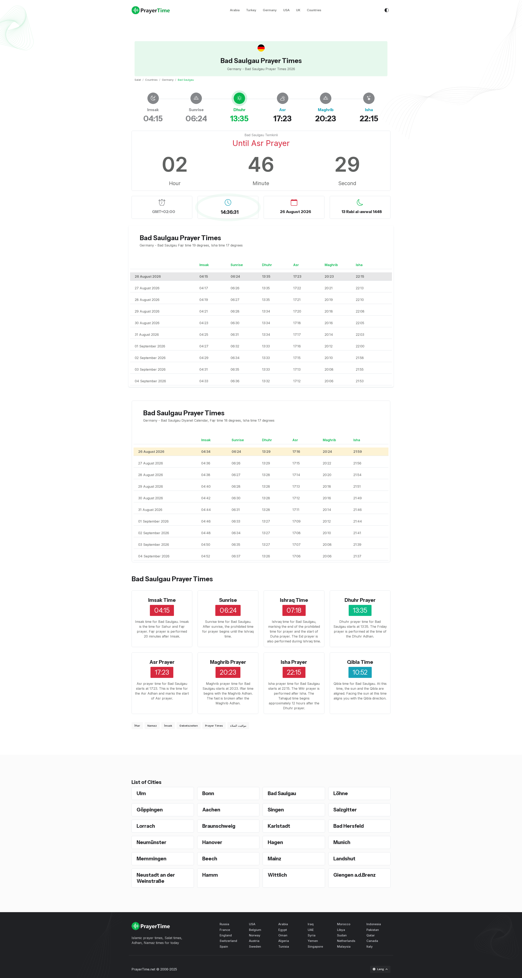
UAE (311, 930)
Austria (254, 941)
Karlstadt (279, 826)
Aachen (211, 810)
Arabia (235, 10)
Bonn (208, 793)
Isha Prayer (294, 662)
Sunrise (228, 600)
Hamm (210, 875)
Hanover (212, 842)
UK (298, 10)
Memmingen (151, 859)
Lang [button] (381, 969)
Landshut (344, 859)
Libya (341, 930)
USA (286, 10)
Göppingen (150, 810)
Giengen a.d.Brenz (354, 875)
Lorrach (146, 826)
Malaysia (344, 946)
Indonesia (373, 924)
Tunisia (283, 946)
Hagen (275, 842)
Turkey (251, 10)
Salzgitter (345, 810)
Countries (314, 10)
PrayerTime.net (143, 969)
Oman (282, 935)
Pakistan (372, 930)
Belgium (255, 930)
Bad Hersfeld (348, 826)
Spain (224, 946)
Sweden (255, 946)
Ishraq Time (294, 600)
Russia (224, 924)
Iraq (311, 924)
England (226, 935)
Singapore (315, 946)
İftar (137, 725)
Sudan (342, 935)
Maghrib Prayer (228, 662)
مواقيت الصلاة (238, 725)
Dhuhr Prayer (360, 600)
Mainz (274, 859)
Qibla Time (360, 662)
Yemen (313, 941)
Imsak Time (162, 600)
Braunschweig (218, 826)
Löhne (340, 793)
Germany (270, 10)
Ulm (141, 793)
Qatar (370, 935)
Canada (372, 941)
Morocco (343, 924)
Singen (276, 810)
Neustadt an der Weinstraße (156, 878)
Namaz (152, 725)
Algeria (283, 941)
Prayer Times (214, 725)
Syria (311, 935)
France (225, 930)
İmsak (168, 725)
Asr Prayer (162, 662)
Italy (369, 946)
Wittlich (277, 875)
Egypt (282, 930)
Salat (138, 79)
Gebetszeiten (188, 725)
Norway (254, 935)
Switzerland (228, 941)
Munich (341, 842)
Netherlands (346, 941)
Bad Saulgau (282, 793)
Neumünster (151, 842)
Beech (209, 859)
